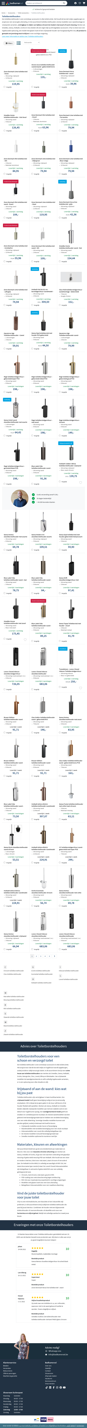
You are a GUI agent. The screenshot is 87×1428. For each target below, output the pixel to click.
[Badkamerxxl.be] (14, 3)
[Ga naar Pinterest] (60, 1387)
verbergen (80, 1426)
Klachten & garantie (10, 1376)
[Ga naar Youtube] (64, 1387)
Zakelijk (48, 1368)
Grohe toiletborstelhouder (40, 971)
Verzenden (7, 1368)
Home (3, 13)
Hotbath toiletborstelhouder (41, 983)
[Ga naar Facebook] (53, 1387)
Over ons (48, 1366)
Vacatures (48, 1378)
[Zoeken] (64, 3)
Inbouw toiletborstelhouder (69, 971)
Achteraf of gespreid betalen (44, 9)
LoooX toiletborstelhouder (68, 979)
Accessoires (11, 13)
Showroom (49, 1373)
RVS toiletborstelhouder (12, 1008)
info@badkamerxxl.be (58, 1354)
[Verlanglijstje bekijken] (79, 3)
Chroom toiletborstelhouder (14, 971)
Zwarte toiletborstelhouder (13, 1034)
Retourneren (7, 1371)
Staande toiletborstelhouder (14, 1017)
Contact (48, 1371)
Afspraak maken (51, 1376)
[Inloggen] (75, 3)
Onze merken (50, 1383)
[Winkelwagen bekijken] (84, 3)
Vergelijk (9, 87)
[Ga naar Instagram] (57, 1387)
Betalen (6, 1366)
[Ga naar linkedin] (50, 1387)
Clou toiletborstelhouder (12, 974)
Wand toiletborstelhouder (13, 1026)
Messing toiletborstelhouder (14, 1000)
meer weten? (71, 1426)
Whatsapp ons (55, 1351)
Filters (10, 43)
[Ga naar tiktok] (46, 1387)
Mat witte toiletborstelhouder (14, 996)
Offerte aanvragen (9, 1373)
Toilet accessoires (23, 13)
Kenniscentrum (50, 1381)
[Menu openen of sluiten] (3, 3)
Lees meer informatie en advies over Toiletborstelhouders (22, 36)
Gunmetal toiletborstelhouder (42, 974)
